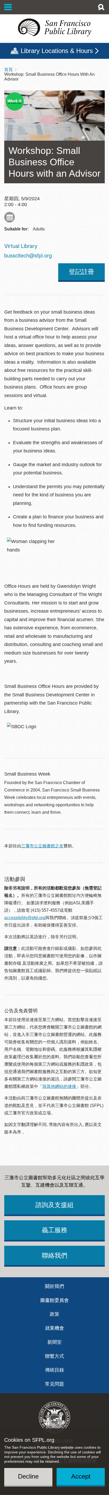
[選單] (8, 7)
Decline (28, 1476)
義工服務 (54, 1230)
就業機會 (54, 1328)
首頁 (8, 69)
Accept (80, 1476)
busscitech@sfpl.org (28, 255)
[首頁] (54, 28)
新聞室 (54, 1342)
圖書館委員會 (54, 1300)
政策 (54, 1314)
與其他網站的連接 (59, 1086)
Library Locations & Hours (57, 50)
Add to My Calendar (9, 217)
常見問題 (54, 1384)
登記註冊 (81, 271)
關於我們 (54, 1286)
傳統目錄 (54, 1370)
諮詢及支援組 (54, 1204)
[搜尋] (101, 7)
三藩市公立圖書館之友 (42, 846)
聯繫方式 (54, 1356)
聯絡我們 (54, 1255)
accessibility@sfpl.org (24, 917)
